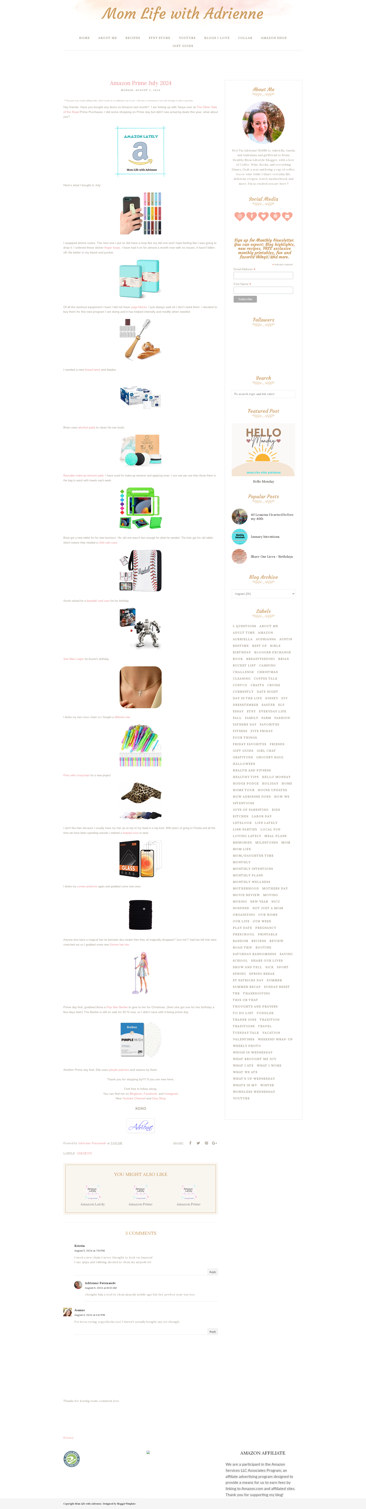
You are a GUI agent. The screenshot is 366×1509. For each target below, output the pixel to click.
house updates (272, 790)
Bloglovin (136, 1093)
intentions (243, 803)
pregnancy (265, 928)
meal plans (275, 836)
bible (275, 646)
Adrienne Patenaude (100, 1283)
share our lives (267, 960)
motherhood (246, 888)
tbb (236, 993)
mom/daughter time (253, 856)
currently (243, 692)
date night (267, 692)
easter (268, 705)
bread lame (92, 369)
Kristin (79, 1246)
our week (262, 921)
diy (284, 698)
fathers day (244, 724)
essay (238, 711)
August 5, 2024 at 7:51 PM (89, 1250)
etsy (251, 711)
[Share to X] (198, 1143)
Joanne (79, 1310)
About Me (268, 626)
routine (263, 947)
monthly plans (248, 875)
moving (270, 895)
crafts (257, 685)
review (276, 941)
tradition (270, 1020)
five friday (262, 731)
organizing (244, 915)
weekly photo (247, 1046)
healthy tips (246, 777)
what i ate (243, 1065)
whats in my (245, 1085)
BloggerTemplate (126, 1503)
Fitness (240, 731)
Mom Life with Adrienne (183, 13)
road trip (242, 947)
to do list (243, 1013)
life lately (266, 823)
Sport (283, 967)
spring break (262, 974)
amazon (84, 1153)
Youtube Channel (134, 1098)
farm (266, 718)
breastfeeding (260, 659)
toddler (265, 1013)
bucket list (244, 665)
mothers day (275, 888)
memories (242, 842)
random (240, 941)
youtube (241, 1098)
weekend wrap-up (275, 1039)
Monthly (242, 862)
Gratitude (243, 757)
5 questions (244, 626)
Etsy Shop (159, 1098)
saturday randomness (254, 954)
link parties (245, 829)
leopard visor (131, 832)
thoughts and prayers (255, 1006)
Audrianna (266, 639)
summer (274, 980)
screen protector (87, 886)
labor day (262, 816)
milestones (266, 842)
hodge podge (246, 783)
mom (285, 842)
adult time (244, 633)
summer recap (247, 987)
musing (240, 901)
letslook (242, 823)
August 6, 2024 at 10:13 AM (100, 1287)
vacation (271, 1033)
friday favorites (249, 744)
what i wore (269, 1065)
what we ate (245, 1072)
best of (259, 646)
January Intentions (265, 537)
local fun (270, 829)
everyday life (272, 711)
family (251, 718)
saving (286, 954)
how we (282, 797)
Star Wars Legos (73, 659)
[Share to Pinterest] (206, 1143)
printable (267, 934)
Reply (212, 1272)
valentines (244, 1039)
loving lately (247, 836)
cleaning (242, 678)
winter (267, 1085)
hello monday (276, 777)
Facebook (150, 1093)
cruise (273, 685)
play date (242, 928)
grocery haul (270, 757)
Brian (283, 659)
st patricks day (248, 980)
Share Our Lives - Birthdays (272, 557)
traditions (244, 1026)
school (240, 960)
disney (271, 698)
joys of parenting (251, 810)
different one (122, 717)
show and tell (247, 967)
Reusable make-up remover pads (83, 475)
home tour (244, 790)
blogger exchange (272, 652)
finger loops (112, 247)
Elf (281, 705)
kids (276, 810)
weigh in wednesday (253, 1052)
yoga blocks (139, 307)
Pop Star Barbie (117, 1007)
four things (245, 737)
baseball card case (99, 600)
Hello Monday (263, 481)
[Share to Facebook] (190, 1143)
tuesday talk (246, 1033)
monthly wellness (251, 882)
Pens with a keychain (76, 775)
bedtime (241, 646)
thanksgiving (256, 993)
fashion (282, 718)
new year (259, 901)
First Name (242, 284)
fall (237, 718)
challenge (243, 672)
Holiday (270, 783)
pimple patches (119, 1069)
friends (277, 744)
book (238, 659)
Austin (285, 639)
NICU (275, 901)
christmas (267, 672)
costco (240, 685)
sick (269, 967)
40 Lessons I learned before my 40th (272, 517)
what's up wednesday (254, 1079)
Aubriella (243, 639)
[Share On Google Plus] (214, 1143)
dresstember (245, 705)
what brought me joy (254, 1059)
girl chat (266, 751)
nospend (241, 908)
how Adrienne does (252, 797)
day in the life (247, 698)
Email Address (244, 269)
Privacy (68, 1438)
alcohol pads (86, 427)
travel (265, 1026)
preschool (244, 934)
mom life (242, 849)
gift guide (243, 751)
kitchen (240, 816)
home (286, 783)
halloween (244, 764)
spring (239, 974)
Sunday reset (277, 987)
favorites (269, 724)
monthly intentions (253, 869)
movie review (246, 895)
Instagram (171, 1093)
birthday (242, 652)
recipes (258, 941)
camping (267, 665)
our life (241, 921)
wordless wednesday (254, 1092)
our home (268, 915)
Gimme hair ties (119, 944)
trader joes (244, 1020)
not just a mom (267, 908)
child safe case (107, 542)
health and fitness (252, 770)
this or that (245, 1000)
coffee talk (265, 678)
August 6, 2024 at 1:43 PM (89, 1314)
